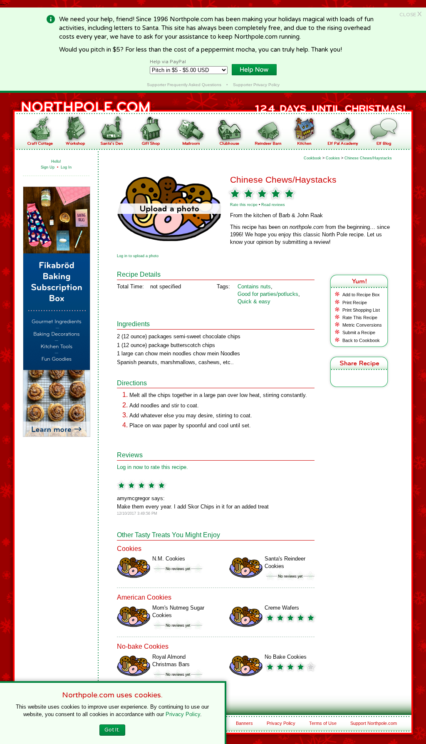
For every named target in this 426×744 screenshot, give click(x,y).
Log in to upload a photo (138, 256)
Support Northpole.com (373, 723)
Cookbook (312, 158)
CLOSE (410, 14)
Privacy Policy (281, 723)
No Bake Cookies (286, 657)
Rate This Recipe (359, 317)
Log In (66, 167)
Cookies (333, 158)
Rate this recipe (244, 205)
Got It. (112, 730)
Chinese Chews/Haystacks (368, 158)
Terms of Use (323, 723)
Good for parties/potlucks (268, 294)
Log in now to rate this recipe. (152, 467)
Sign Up (47, 167)
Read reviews (273, 205)
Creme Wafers (282, 608)
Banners (244, 723)
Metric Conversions (362, 324)
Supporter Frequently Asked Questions (184, 84)
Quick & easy (254, 301)
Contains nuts (254, 286)
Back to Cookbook (361, 340)
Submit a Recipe (358, 332)
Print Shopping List (361, 310)
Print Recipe (354, 302)
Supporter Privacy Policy (256, 84)
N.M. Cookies (168, 559)
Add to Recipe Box (361, 294)
